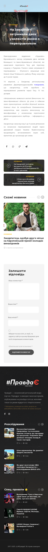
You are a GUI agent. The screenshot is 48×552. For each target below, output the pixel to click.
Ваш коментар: (16, 281)
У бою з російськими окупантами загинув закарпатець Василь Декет (23, 181)
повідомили (38, 85)
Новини (14, 25)
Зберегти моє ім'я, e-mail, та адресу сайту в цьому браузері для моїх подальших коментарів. (24, 336)
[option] (24, 225)
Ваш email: (13, 317)
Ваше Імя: (12, 304)
